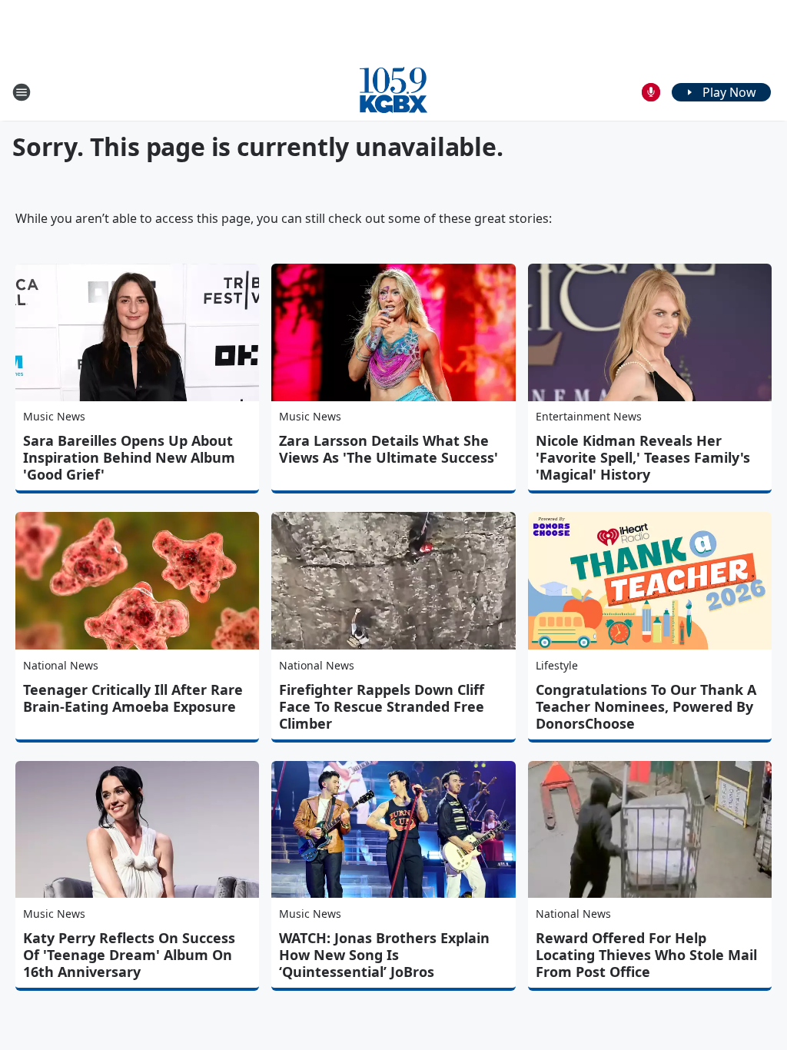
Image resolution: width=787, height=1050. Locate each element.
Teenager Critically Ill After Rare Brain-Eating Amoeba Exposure (133, 698)
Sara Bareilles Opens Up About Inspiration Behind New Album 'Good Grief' (129, 457)
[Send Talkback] (651, 92)
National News (60, 665)
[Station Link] (393, 92)
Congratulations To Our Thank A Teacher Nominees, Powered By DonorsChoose (646, 706)
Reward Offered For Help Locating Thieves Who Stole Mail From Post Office (646, 954)
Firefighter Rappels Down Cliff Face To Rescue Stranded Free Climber (381, 706)
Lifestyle (557, 665)
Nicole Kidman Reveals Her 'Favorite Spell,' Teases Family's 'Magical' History (643, 457)
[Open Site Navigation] (21, 92)
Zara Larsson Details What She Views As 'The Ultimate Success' (388, 449)
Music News (54, 416)
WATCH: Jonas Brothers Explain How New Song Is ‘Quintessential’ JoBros (384, 954)
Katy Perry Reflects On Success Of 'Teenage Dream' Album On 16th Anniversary (129, 954)
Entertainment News (589, 416)
